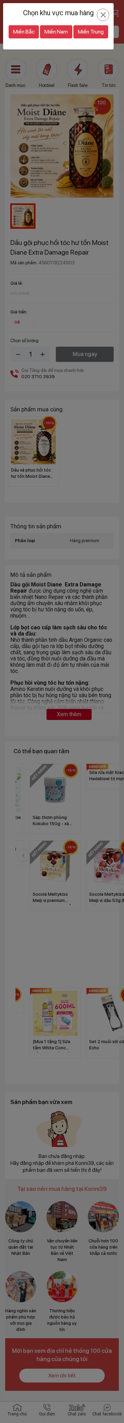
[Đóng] (103, 15)
